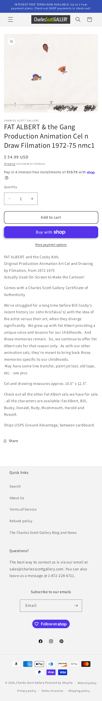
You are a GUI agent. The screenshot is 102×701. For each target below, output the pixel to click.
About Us (16, 497)
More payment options (51, 245)
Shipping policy (79, 690)
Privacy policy (27, 690)
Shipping (9, 163)
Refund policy (20, 520)
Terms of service (52, 690)
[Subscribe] (76, 606)
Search (15, 486)
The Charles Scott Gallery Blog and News (43, 532)
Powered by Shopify (59, 683)
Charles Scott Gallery (30, 683)
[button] (10, 19)
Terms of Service (23, 509)
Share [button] (13, 440)
